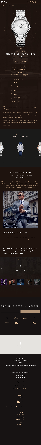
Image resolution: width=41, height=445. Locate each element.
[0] (32, 1)
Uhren (3, 5)
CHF (20, 59)
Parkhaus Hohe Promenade (30, 365)
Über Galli (20, 419)
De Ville (13, 5)
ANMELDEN (30, 311)
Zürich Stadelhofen (25, 372)
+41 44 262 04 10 (21, 375)
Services (20, 417)
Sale (20, 427)
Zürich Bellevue (25, 368)
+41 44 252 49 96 (22, 377)
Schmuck (20, 414)
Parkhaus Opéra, (20, 365)
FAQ (20, 437)
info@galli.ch (20, 397)
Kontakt (20, 424)
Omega (8, 5)
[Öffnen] (4, 282)
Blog (20, 422)
